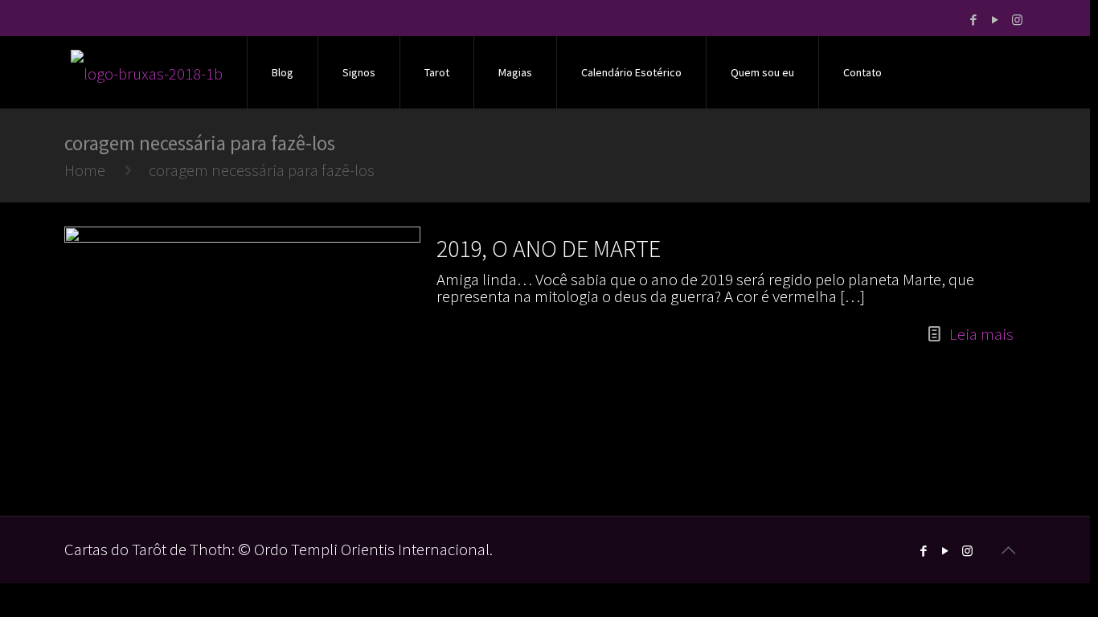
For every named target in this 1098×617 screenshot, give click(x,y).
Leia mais (981, 334)
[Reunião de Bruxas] (147, 72)
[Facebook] (973, 19)
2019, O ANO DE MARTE (548, 248)
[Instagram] (1017, 19)
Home (84, 170)
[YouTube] (995, 19)
